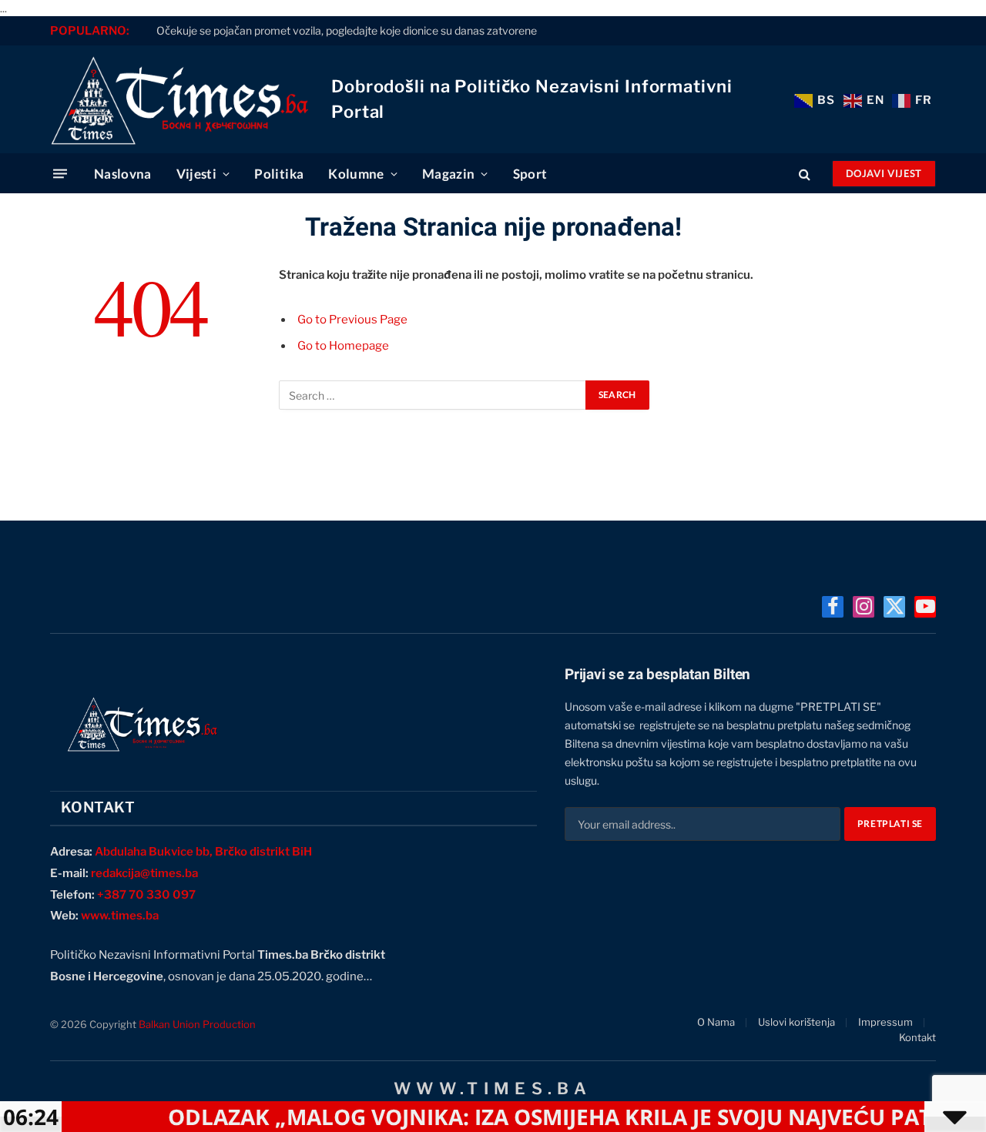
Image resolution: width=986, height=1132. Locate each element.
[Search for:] (433, 395)
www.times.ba (120, 916)
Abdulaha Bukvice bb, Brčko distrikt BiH (203, 852)
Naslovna (123, 174)
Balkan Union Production (197, 1024)
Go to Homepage (343, 346)
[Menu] (60, 174)
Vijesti (196, 174)
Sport (530, 174)
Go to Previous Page (352, 320)
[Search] (804, 173)
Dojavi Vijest (884, 173)
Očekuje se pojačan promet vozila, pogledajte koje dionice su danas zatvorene (346, 30)
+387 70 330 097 (146, 895)
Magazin (448, 174)
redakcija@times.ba (144, 873)
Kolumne (356, 174)
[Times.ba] (179, 99)
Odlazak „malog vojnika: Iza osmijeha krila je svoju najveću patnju (544, 1116)
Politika (279, 174)
